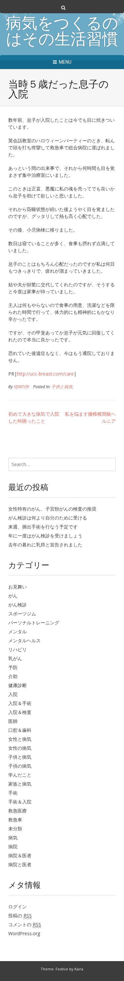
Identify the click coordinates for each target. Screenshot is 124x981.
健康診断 (17, 685)
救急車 (15, 819)
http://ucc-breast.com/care (45, 374)
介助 (13, 676)
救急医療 (17, 810)
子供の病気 (19, 766)
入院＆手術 (19, 703)
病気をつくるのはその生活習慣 (62, 32)
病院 (13, 846)
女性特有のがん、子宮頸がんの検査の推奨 (52, 509)
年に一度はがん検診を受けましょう (45, 535)
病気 (13, 837)
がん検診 (17, 604)
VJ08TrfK (21, 386)
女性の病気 (19, 748)
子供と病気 (62, 386)
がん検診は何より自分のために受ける (47, 518)
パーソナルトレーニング (33, 622)
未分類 (15, 828)
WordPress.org (24, 933)
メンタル (17, 631)
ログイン (17, 906)
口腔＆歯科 (19, 730)
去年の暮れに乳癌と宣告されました (45, 544)
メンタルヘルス (24, 640)
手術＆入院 (19, 802)
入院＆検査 (19, 712)
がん (13, 596)
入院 (13, 694)
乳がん (15, 658)
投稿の (20, 915)
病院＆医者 (19, 855)
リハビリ (17, 649)
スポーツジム (22, 613)
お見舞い (17, 587)
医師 (13, 721)
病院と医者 (19, 864)
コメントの (24, 924)
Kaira (78, 968)
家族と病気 (19, 784)
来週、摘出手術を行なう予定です (43, 527)
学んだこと (19, 775)
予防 (13, 667)
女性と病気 (19, 739)
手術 (13, 793)
